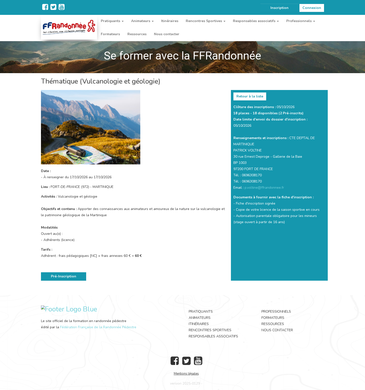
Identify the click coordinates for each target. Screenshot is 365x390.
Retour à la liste (249, 96)
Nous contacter (166, 34)
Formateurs (110, 34)
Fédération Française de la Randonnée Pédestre (98, 327)
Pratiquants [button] (111, 21)
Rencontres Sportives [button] (204, 21)
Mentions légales (186, 373)
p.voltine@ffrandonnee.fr (264, 187)
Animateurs (200, 317)
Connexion (311, 7)
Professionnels (276, 311)
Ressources (136, 34)
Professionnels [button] (299, 21)
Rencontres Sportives (210, 330)
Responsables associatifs (213, 336)
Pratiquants (201, 311)
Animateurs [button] (141, 21)
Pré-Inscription (63, 276)
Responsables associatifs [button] (254, 21)
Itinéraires (169, 21)
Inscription (279, 7)
